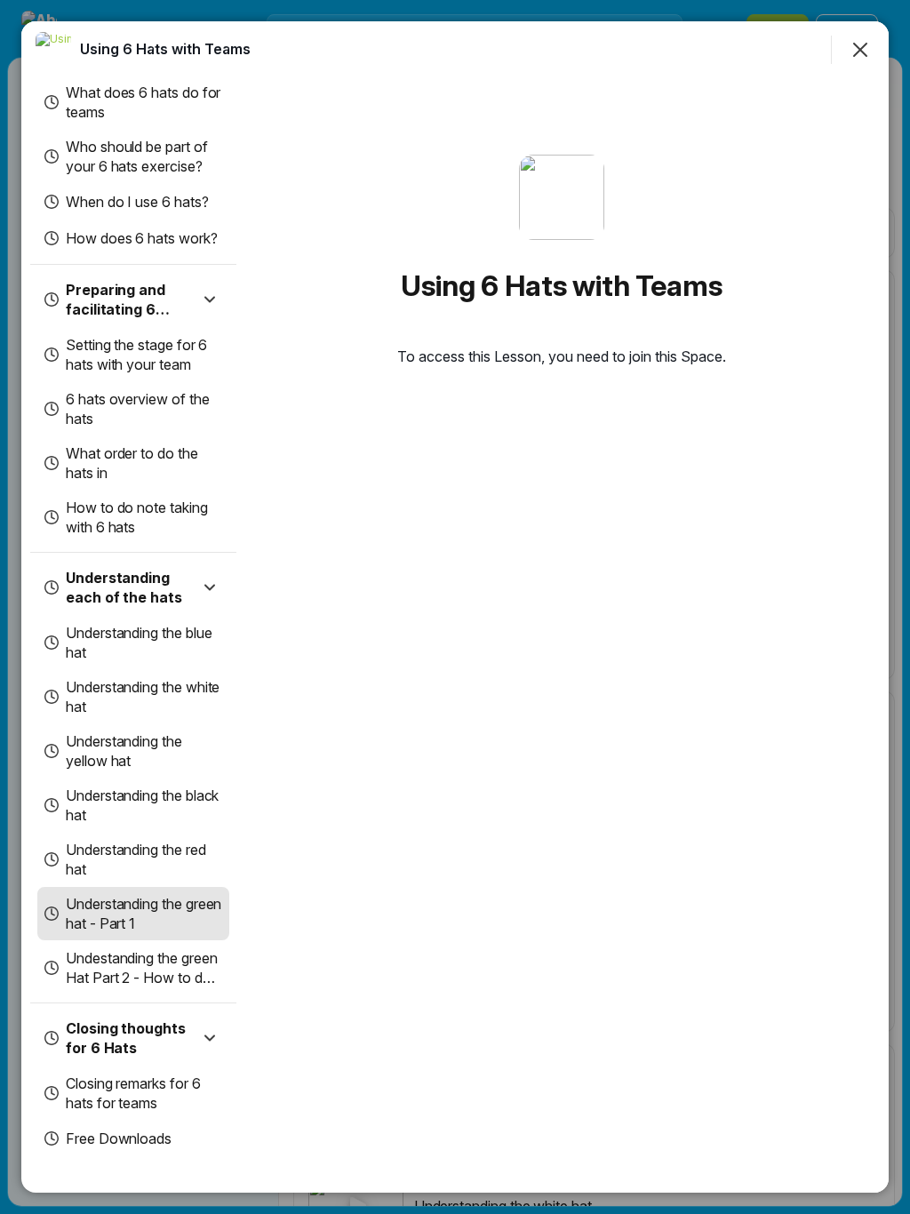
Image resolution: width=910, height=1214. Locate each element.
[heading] (165, 49)
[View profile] (53, 50)
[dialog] (455, 607)
